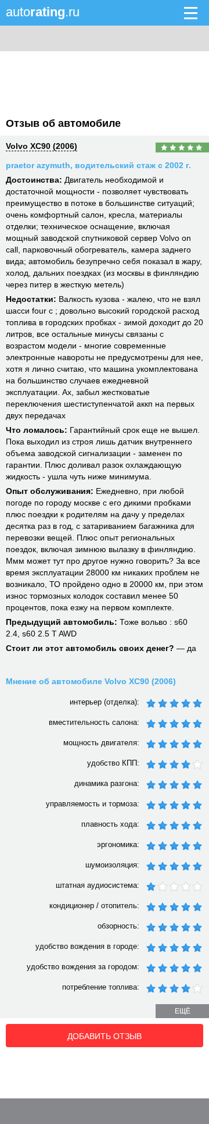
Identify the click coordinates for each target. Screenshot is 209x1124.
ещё (182, 1011)
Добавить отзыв (104, 1036)
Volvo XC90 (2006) (41, 146)
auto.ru (43, 12)
